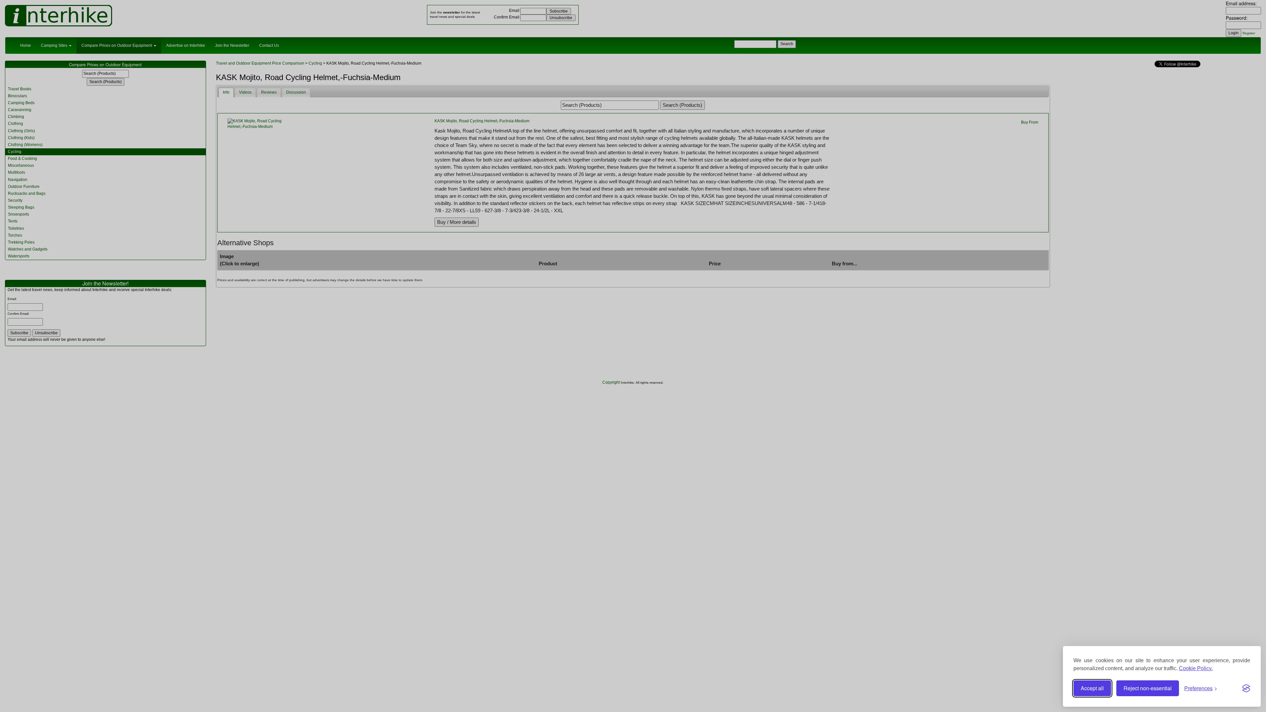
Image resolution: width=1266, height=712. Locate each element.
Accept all (1092, 688)
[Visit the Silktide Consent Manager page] (1246, 688)
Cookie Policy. (1196, 668)
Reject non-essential (1148, 688)
